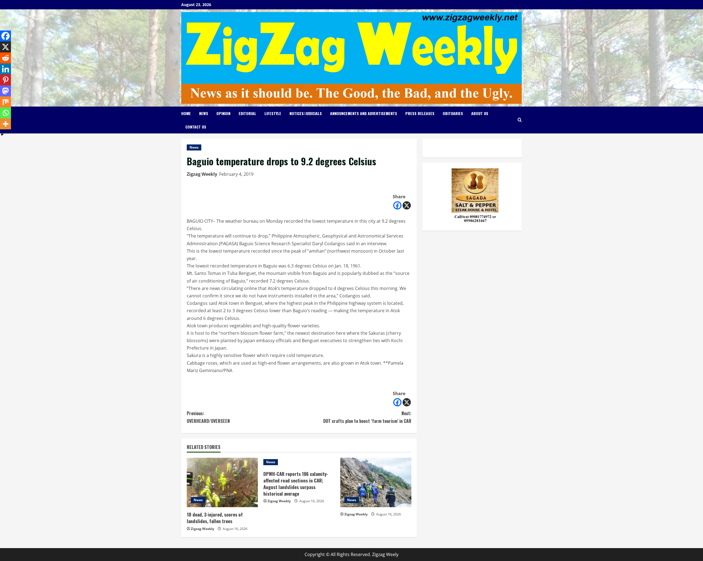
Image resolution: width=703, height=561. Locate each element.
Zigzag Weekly (202, 174)
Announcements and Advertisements (363, 113)
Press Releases (419, 113)
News (203, 113)
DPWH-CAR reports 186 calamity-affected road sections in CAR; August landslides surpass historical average (295, 483)
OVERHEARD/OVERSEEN (208, 417)
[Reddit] (5, 57)
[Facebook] (397, 205)
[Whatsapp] (5, 112)
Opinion (223, 113)
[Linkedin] (5, 68)
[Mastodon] (5, 90)
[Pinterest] (5, 79)
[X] (407, 205)
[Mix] (5, 101)
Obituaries (453, 113)
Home (186, 113)
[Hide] (2, 134)
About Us (479, 113)
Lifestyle (272, 113)
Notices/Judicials (305, 113)
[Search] (520, 120)
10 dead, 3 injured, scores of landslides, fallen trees (215, 517)
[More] (5, 123)
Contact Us (195, 127)
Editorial (247, 113)
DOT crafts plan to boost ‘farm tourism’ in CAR (367, 417)
